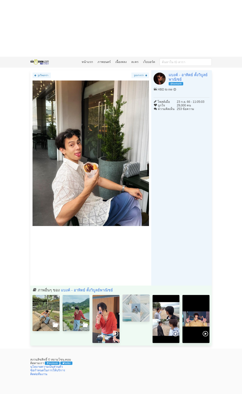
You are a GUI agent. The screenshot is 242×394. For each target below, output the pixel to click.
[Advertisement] (121, 28)
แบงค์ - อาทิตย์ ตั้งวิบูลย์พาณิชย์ (87, 290)
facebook (53, 363)
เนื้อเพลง (121, 61)
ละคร (135, 61)
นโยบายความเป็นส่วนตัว (46, 366)
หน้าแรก (87, 61)
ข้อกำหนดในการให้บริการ (47, 370)
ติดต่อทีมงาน (38, 374)
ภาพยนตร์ (104, 61)
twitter (68, 363)
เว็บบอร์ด (149, 61)
